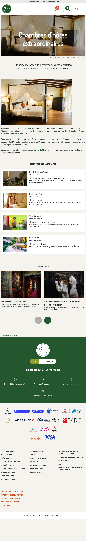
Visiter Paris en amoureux (10, 335)
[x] (58, 370)
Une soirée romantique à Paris (13, 301)
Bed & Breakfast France (75, 131)
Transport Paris (8, 479)
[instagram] (31, 370)
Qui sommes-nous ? (37, 451)
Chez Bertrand (33, 139)
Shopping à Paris (8, 472)
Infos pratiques (36, 469)
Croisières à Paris (8, 465)
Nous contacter (36, 472)
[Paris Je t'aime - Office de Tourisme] (6, 8)
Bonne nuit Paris (36, 194)
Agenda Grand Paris (38, 465)
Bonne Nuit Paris (40, 150)
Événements (6, 458)
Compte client (64, 461)
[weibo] (54, 370)
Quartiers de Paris (9, 476)
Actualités (34, 462)
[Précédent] (38, 320)
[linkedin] (35, 370)
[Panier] (76, 9)
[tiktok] (39, 370)
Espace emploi (36, 455)
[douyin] (50, 370)
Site (34, 361)
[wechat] (47, 370)
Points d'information (39, 458)
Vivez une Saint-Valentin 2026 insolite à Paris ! (62, 301)
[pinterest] (43, 370)
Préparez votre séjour (10, 462)
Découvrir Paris (7, 451)
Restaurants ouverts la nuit (13, 469)
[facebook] (27, 370)
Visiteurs (46, 361)
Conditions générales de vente (71, 457)
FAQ (59, 464)
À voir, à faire (6, 455)
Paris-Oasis (32, 128)
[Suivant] (47, 320)
